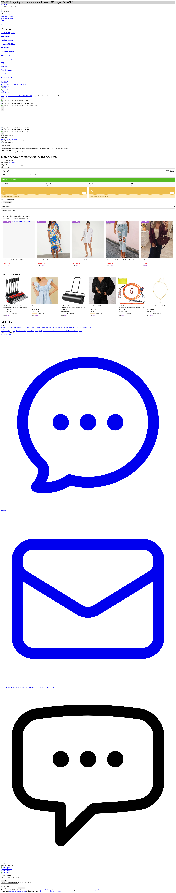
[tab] (88, 152)
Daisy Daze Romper (36, 305)
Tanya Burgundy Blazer (147, 259)
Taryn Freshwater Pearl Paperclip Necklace (156, 305)
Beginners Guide (29, 331)
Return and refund (71, 327)
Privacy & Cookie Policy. (44, 890)
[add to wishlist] (1, 202)
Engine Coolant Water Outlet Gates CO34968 (13, 259)
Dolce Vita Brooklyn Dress (44, 259)
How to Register (5, 327)
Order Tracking (60, 327)
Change (172, 171)
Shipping (48, 327)
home (2, 96)
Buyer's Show (20, 331)
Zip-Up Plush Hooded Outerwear (97, 305)
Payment (42, 327)
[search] (1, 10)
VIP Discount (69, 331)
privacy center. (96, 890)
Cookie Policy (60, 331)
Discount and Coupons (29, 327)
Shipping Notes (5, 206)
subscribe (4, 881)
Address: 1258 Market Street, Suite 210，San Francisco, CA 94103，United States (35, 687)
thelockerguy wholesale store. (17, 891)
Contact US (4, 334)
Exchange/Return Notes (8, 210)
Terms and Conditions (49, 331)
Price (20, 327)
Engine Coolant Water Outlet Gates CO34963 (19, 96)
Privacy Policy (39, 331)
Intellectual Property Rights (84, 327)
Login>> (8, 265)
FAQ (9, 334)
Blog (14, 331)
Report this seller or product (9, 139)
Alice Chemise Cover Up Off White (80, 259)
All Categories (77, 331)
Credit (38, 327)
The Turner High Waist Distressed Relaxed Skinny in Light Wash (121, 259)
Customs (53, 327)
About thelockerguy (6, 331)
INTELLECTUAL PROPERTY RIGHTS (50, 891)
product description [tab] (6, 150)
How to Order (15, 327)
